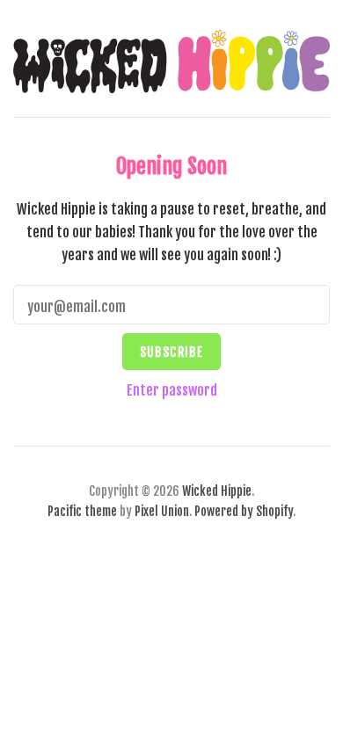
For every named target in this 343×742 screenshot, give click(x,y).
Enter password (172, 390)
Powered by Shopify (243, 511)
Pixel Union (162, 511)
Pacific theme (82, 511)
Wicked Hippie (217, 491)
